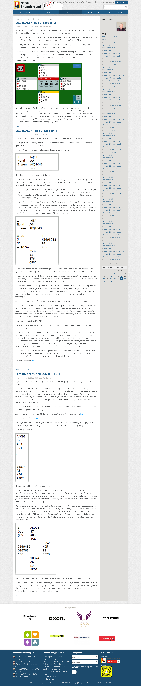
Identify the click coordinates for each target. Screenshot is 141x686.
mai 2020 (106, 125)
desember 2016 (109, 50)
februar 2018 (119, 75)
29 (104, 281)
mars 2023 (107, 188)
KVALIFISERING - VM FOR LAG (26, 674)
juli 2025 (106, 237)
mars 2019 (107, 100)
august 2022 (116, 171)
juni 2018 (115, 80)
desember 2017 (109, 72)
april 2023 (117, 188)
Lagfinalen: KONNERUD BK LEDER (38, 374)
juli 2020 (106, 127)
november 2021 (109, 158)
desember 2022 (109, 182)
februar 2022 (119, 163)
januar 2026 (107, 251)
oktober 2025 (108, 243)
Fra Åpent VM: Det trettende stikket (25, 665)
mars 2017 (107, 56)
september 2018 (109, 86)
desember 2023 (109, 204)
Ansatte (59, 2)
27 (121, 279)
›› (125, 264)
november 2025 (109, 246)
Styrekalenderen (48, 679)
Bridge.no (18, 19)
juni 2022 (115, 169)
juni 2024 (115, 213)
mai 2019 (106, 102)
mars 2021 (107, 144)
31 (111, 281)
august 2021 (116, 149)
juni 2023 (115, 191)
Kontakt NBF (80, 2)
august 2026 (116, 259)
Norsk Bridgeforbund (27, 5)
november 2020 (109, 136)
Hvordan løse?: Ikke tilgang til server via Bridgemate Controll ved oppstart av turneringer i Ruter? (55, 664)
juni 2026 (115, 257)
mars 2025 (107, 232)
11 (115, 273)
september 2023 (109, 196)
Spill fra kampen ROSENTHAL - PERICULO (25, 657)
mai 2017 (106, 59)
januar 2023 (107, 185)
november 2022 (109, 180)
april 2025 (117, 232)
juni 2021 (115, 147)
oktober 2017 (108, 67)
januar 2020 (107, 119)
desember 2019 (109, 116)
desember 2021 (109, 160)
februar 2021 (119, 141)
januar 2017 (107, 53)
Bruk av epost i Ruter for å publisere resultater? (52, 657)
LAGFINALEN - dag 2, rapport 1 (36, 130)
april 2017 (117, 56)
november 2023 (109, 202)
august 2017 (116, 61)
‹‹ (102, 264)
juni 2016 (105, 37)
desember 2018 (109, 94)
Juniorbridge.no (108, 2)
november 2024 (109, 224)
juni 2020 (115, 125)
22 (104, 279)
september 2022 (109, 174)
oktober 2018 (108, 89)
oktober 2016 (108, 45)
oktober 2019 (108, 111)
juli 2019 (106, 105)
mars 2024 (107, 210)
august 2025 (116, 237)
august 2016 (108, 39)
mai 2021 (106, 147)
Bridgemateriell (30, 19)
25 (115, 279)
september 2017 (109, 64)
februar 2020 (119, 119)
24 (111, 279)
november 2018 (109, 91)
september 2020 (109, 130)
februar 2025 (119, 229)
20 (121, 276)
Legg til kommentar (22, 126)
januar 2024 (107, 207)
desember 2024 (109, 226)
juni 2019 (115, 102)
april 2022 (117, 166)
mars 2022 (107, 166)
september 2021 (109, 152)
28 (125, 279)
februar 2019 (119, 97)
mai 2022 (106, 169)
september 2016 (109, 42)
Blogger (40, 19)
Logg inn (122, 2)
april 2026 (117, 254)
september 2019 (109, 108)
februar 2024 (119, 207)
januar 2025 (107, 229)
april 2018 (117, 78)
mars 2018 (107, 78)
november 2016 (109, 48)
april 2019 (117, 100)
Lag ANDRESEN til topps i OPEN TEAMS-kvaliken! (26, 670)
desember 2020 (109, 138)
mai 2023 (106, 191)
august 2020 (116, 127)
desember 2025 (109, 248)
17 (111, 276)
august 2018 (116, 83)
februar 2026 (119, 251)
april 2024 (117, 210)
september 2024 (109, 218)
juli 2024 (106, 215)
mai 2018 (106, 80)
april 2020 (117, 122)
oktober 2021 (108, 155)
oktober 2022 (108, 177)
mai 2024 (106, 213)
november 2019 (109, 113)
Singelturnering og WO (50, 676)
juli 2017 (106, 61)
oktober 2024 (108, 221)
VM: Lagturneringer (22, 676)
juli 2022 (106, 171)
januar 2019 (107, 97)
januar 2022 (107, 163)
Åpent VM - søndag (22, 661)
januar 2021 (107, 141)
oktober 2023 (108, 199)
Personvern (69, 2)
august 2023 (116, 193)
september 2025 (109, 240)
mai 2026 (106, 257)
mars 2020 (107, 122)
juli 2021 (106, 149)
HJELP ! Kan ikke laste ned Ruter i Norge (54, 672)
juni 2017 (115, 59)
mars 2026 (107, 254)
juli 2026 (106, 259)
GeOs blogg (107, 19)
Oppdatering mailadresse (52, 669)
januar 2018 (107, 75)
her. (33, 360)
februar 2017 (119, 53)
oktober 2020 (108, 133)
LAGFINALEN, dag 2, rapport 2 (35, 22)
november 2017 (109, 70)
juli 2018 (106, 83)
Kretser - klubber (93, 2)
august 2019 (116, 105)
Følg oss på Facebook (74, 672)
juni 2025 (115, 235)
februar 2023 (119, 185)
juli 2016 (114, 37)
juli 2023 (106, 193)
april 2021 (117, 144)
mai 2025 (106, 235)
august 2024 (116, 215)
